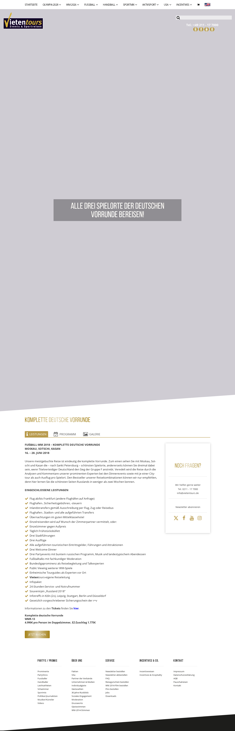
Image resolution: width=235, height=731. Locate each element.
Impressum (178, 671)
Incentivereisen (147, 671)
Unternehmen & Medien (83, 682)
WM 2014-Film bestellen (117, 685)
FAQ (108, 678)
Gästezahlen (77, 689)
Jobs (108, 692)
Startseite (31, 4)
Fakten (75, 671)
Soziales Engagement (82, 696)
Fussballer (42, 678)
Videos (41, 703)
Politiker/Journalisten (48, 696)
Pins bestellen (112, 689)
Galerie (94, 434)
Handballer (43, 682)
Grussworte (77, 703)
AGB (175, 678)
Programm (67, 434)
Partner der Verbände (82, 678)
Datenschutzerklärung (184, 674)
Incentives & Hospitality (151, 674)
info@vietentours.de (188, 493)
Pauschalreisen (180, 682)
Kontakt (177, 685)
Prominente (43, 671)
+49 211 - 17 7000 (205, 25)
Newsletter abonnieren (188, 507)
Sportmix (42, 692)
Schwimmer (43, 689)
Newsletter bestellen (115, 671)
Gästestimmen (79, 706)
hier (76, 608)
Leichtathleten (44, 685)
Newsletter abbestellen (116, 674)
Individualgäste (79, 685)
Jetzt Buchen (37, 634)
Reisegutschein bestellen (117, 682)
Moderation (77, 699)
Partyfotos (43, 674)
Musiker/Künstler (46, 699)
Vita (73, 674)
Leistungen (38, 434)
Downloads (111, 696)
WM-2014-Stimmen (81, 710)
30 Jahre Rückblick (80, 692)
